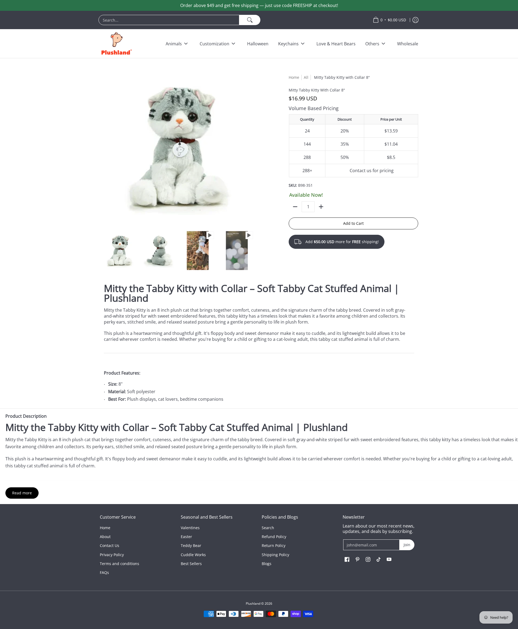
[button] (347, 559)
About (105, 536)
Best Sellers (191, 563)
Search (268, 527)
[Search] (249, 20)
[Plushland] (116, 43)
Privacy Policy (112, 554)
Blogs (266, 563)
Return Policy (273, 545)
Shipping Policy (275, 554)
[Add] (321, 206)
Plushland (253, 603)
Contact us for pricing (372, 171)
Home (294, 77)
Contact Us (109, 545)
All (306, 77)
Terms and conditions (119, 563)
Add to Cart (353, 223)
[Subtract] (295, 206)
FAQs (104, 572)
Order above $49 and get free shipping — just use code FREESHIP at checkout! (259, 5)
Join (407, 544)
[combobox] (168, 20)
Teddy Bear (191, 545)
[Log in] (415, 20)
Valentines (190, 527)
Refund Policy (274, 536)
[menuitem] (232, 20)
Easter (186, 536)
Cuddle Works (193, 554)
